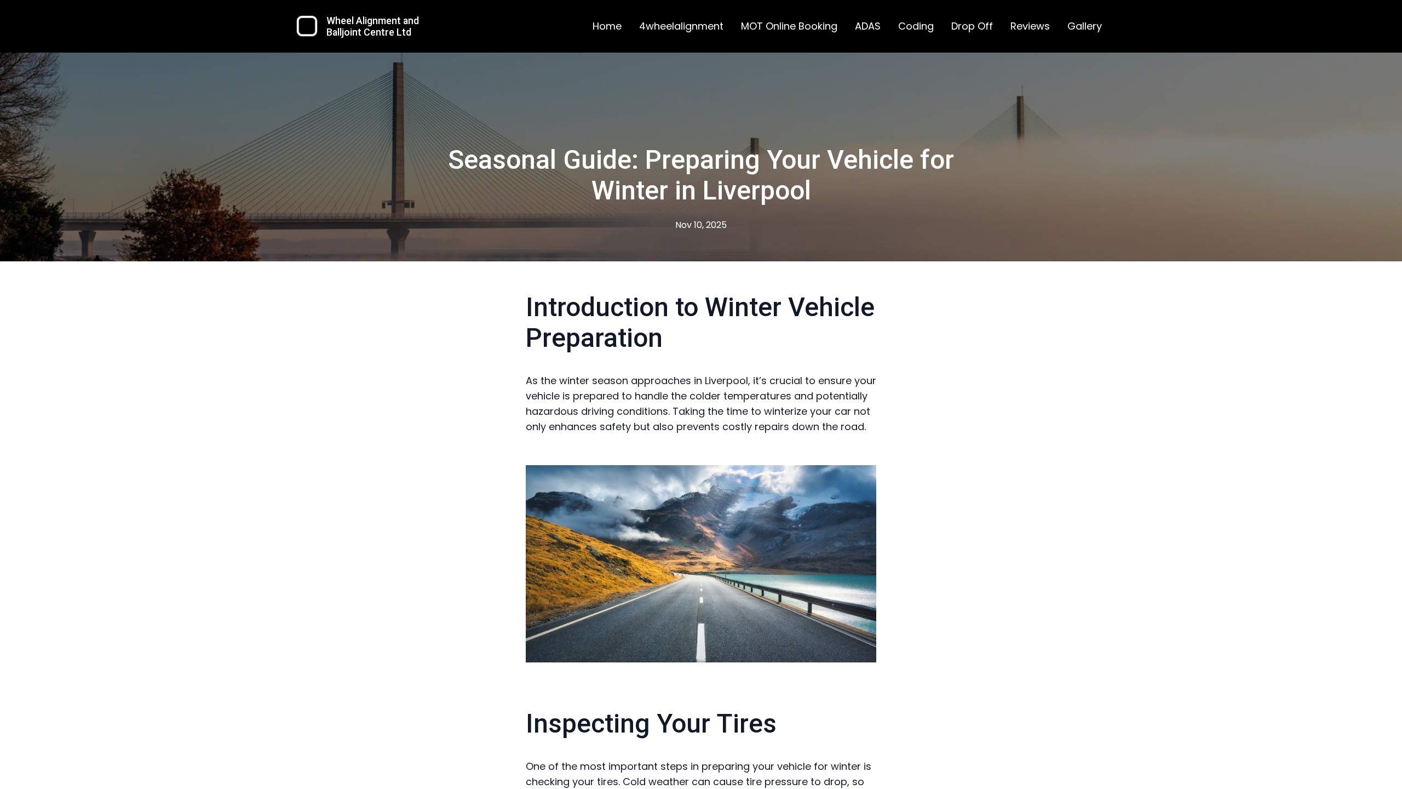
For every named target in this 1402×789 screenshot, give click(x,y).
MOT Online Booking (789, 26)
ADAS (868, 26)
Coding (916, 26)
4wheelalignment (681, 26)
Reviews (1030, 26)
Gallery (1084, 26)
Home (607, 26)
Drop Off (972, 26)
